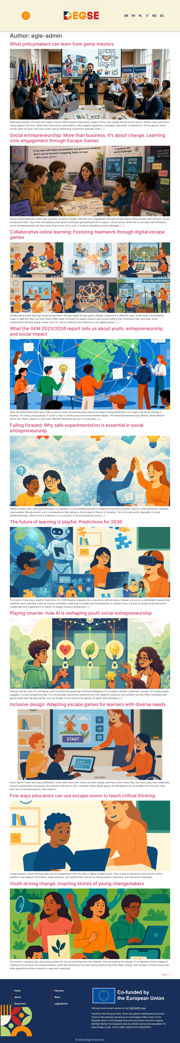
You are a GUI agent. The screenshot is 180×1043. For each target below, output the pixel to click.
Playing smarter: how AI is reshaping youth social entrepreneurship (81, 613)
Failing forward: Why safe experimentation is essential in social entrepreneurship (76, 427)
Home (17, 990)
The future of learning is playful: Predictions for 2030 (66, 522)
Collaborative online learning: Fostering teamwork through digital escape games (87, 234)
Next (166, 974)
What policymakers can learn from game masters (62, 44)
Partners (59, 990)
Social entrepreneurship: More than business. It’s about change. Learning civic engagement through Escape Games (87, 137)
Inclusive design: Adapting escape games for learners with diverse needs (88, 704)
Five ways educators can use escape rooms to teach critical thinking (82, 795)
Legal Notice (61, 1003)
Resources (20, 1003)
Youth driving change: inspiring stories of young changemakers (77, 883)
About (17, 997)
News (57, 997)
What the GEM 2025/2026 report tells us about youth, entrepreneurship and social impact (86, 331)
